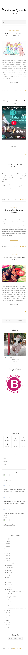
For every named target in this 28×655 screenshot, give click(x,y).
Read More (15, 361)
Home (14, 321)
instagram (23, 440)
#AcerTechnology (14, 30)
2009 (7, 625)
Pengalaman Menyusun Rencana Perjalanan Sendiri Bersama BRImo (15, 524)
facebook (7, 440)
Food (5, 464)
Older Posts (21, 320)
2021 (7, 548)
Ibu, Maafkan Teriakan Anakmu (14, 211)
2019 (7, 553)
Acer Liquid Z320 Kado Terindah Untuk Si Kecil (14, 34)
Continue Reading (14, 82)
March (8, 585)
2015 (7, 610)
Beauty (5, 458)
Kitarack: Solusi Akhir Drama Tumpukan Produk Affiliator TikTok (15, 479)
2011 (7, 620)
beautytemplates (17, 648)
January (9, 589)
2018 (7, 556)
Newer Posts (7, 320)
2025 (7, 539)
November (9, 565)
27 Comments (5, 90)
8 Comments (5, 199)
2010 (7, 622)
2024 (7, 541)
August (9, 573)
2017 (7, 558)
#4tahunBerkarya (14, 98)
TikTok (15, 446)
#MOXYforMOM (14, 207)
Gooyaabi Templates (15, 650)
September (9, 570)
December (9, 563)
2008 (7, 627)
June (8, 577)
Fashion (5, 461)
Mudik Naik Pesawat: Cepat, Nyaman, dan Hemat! (14, 514)
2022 (7, 546)
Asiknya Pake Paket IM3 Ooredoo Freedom (14, 166)
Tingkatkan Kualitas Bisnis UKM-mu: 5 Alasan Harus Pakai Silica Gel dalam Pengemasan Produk (15, 503)
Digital (14, 162)
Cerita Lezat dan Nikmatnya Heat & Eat (14, 258)
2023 (7, 544)
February (9, 587)
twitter (15, 440)
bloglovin (7, 446)
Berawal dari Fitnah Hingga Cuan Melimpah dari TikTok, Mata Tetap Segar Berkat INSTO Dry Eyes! (15, 491)
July (8, 575)
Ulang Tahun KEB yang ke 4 (14, 101)
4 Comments (5, 246)
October (9, 568)
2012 (7, 618)
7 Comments (5, 311)
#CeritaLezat (14, 254)
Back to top (21, 652)
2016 (7, 560)
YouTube (23, 446)
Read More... (14, 146)
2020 (7, 551)
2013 (7, 615)
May (8, 580)
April (8, 582)
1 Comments (5, 154)
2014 (7, 613)
